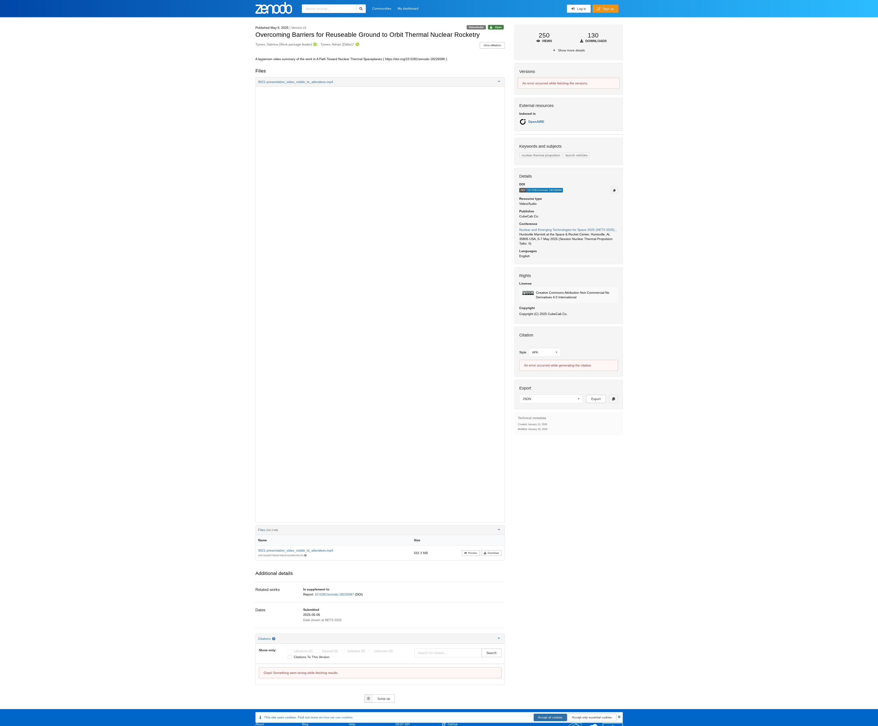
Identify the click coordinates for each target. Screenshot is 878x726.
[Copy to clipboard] (614, 190)
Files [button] (268, 530)
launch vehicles (576, 155)
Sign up (608, 9)
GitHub (452, 724)
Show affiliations (492, 45)
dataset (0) (330, 651)
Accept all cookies (550, 717)
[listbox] (545, 352)
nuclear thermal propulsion (541, 155)
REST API (403, 724)
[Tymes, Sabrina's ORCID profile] (314, 44)
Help (352, 724)
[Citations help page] (274, 639)
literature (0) (303, 651)
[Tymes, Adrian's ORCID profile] (356, 44)
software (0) (356, 651)
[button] (380, 82)
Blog (305, 724)
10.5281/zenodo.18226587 (335, 594)
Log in (581, 9)
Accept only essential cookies (592, 717)
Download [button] (493, 553)
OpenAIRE (536, 121)
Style (522, 352)
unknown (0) (383, 651)
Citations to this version (311, 657)
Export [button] (596, 399)
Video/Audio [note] (476, 27)
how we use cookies (338, 717)
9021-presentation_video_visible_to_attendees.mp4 (295, 550)
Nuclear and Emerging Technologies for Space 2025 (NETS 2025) (567, 230)
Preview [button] (472, 553)
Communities (381, 8)
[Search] (361, 8)
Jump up (383, 698)
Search (491, 653)
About (259, 724)
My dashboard (408, 8)
